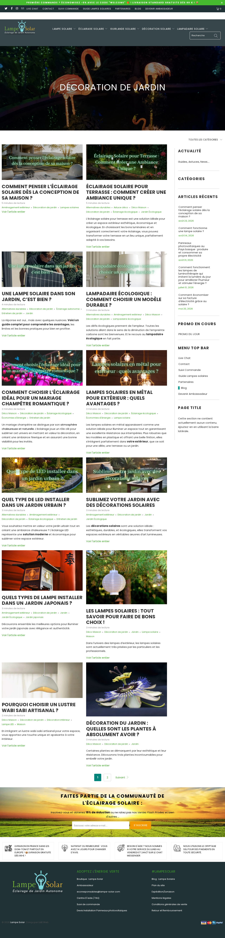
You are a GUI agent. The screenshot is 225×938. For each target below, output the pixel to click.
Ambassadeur (85, 885)
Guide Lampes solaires (97, 8)
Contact (48, 8)
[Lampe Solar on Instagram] (16, 8)
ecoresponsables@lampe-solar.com (98, 891)
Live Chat (32, 8)
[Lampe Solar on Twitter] (5, 8)
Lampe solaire (63, 29)
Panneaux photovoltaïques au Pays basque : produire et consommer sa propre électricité (193, 249)
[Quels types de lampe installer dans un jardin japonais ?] (42, 570)
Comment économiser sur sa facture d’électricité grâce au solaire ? (193, 299)
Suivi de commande (88, 904)
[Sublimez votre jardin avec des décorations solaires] (126, 475)
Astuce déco (121, 207)
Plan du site (158, 885)
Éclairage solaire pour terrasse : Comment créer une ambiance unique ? (126, 192)
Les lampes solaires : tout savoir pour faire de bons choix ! (120, 617)
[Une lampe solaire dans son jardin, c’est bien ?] (42, 269)
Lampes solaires (69, 207)
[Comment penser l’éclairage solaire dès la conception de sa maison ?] (42, 162)
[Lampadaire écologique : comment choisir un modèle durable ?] (126, 269)
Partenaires (123, 8)
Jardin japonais (34, 617)
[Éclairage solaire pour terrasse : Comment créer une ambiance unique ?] (126, 162)
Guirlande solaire (123, 29)
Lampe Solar (17, 922)
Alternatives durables (98, 207)
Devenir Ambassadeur (159, 8)
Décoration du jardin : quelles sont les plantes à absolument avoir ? (121, 729)
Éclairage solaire (92, 29)
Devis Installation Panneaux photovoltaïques (102, 910)
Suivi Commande (68, 8)
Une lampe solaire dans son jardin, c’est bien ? (38, 296)
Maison (90, 636)
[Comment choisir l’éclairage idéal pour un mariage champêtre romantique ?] (42, 368)
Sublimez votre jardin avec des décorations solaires (123, 502)
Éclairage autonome (68, 308)
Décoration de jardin (45, 207)
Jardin (29, 313)
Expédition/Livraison (163, 891)
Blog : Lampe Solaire (163, 879)
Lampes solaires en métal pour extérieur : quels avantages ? (119, 398)
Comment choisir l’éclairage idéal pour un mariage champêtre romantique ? (41, 398)
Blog (138, 8)
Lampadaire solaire (191, 29)
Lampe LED (8, 724)
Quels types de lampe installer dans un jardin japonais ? (42, 600)
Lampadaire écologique (127, 318)
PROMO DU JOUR (189, 334)
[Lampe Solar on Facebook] (11, 8)
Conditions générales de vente (169, 904)
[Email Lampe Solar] (22, 8)
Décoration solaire (157, 29)
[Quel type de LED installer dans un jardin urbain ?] (42, 475)
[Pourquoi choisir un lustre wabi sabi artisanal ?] (42, 680)
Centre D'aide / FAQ (88, 898)
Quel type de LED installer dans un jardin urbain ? (35, 502)
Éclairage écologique (125, 211)
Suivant (120, 777)
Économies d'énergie (14, 417)
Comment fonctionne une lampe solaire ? (192, 229)
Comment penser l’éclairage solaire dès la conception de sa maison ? (40, 192)
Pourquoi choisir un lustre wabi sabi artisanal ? (39, 707)
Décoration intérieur (58, 719)
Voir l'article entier (13, 211)
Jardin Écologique (151, 211)
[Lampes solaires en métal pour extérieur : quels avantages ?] (126, 368)
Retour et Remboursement (167, 910)
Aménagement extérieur (16, 207)
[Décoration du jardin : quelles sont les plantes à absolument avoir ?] (126, 689)
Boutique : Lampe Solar (90, 879)
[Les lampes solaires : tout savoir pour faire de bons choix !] (126, 577)
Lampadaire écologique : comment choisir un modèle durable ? (123, 299)
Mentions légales (161, 898)
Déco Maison (138, 207)
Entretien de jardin (12, 313)
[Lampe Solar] (20, 28)
